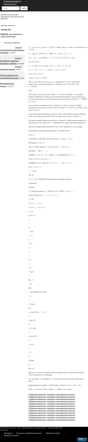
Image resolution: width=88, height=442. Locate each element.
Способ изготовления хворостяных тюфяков (12, 50)
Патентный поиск (10, 4)
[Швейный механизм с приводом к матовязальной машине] (52, 394)
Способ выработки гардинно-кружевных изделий (10, 61)
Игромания (8, 433)
